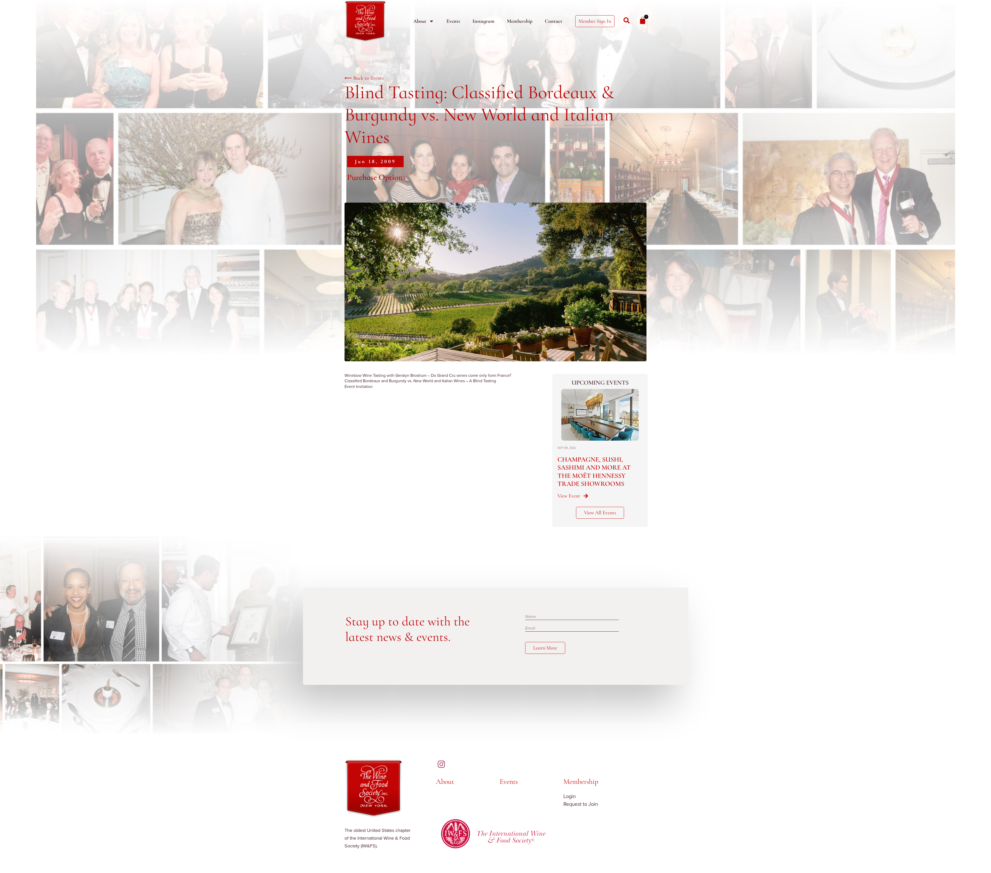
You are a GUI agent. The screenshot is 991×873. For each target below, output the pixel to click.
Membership (519, 21)
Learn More (545, 648)
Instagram (483, 21)
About (419, 21)
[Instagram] (441, 764)
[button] (375, 161)
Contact (553, 21)
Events (453, 21)
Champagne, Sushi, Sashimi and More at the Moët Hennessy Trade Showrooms (594, 471)
